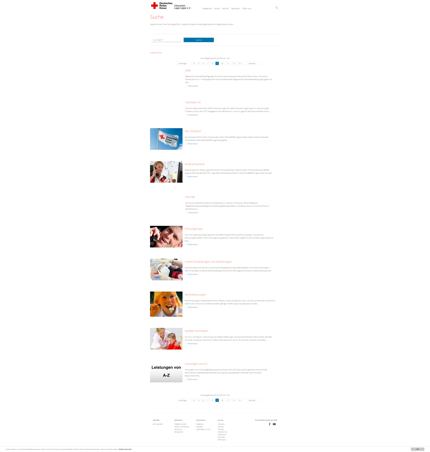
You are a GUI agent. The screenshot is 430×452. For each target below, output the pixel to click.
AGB (187, 70)
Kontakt (221, 427)
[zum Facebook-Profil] (269, 424)
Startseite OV (193, 102)
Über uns (246, 8)
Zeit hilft (190, 197)
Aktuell (225, 8)
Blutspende (178, 432)
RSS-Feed (221, 437)
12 (234, 63)
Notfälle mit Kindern (196, 331)
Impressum (222, 434)
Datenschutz (222, 432)
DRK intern (222, 440)
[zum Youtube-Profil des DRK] (274, 424)
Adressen (221, 424)
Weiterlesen (193, 86)
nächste (252, 63)
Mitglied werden (180, 424)
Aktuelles (199, 427)
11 (228, 63)
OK (418, 449)
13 (239, 63)
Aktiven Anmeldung (181, 427)
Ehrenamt (178, 429)
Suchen (199, 40)
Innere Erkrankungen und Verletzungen (208, 261)
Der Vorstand (193, 131)
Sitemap (221, 429)
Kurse (217, 8)
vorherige (182, 63)
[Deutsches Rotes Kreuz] (162, 5)
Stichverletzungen (195, 294)
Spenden (235, 8)
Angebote (207, 8)
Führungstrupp (194, 229)
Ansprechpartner (195, 164)
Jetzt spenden (158, 424)
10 (222, 63)
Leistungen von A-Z (196, 364)
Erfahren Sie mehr (125, 449)
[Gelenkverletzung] (166, 269)
